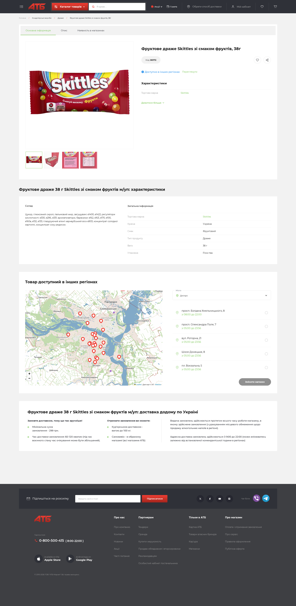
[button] (96, 338)
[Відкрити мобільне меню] (21, 6)
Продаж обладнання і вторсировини (159, 548)
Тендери (143, 527)
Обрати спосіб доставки (207, 6)
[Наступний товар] (260, 292)
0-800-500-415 (51, 541)
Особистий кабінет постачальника (158, 563)
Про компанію (122, 527)
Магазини (194, 548)
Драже (61, 18)
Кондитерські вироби (41, 18)
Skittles (185, 93)
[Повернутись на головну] (37, 6)
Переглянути (189, 71)
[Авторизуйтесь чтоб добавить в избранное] (257, 60)
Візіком (158, 384)
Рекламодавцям (147, 556)
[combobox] (222, 295)
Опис (64, 30)
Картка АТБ (195, 527)
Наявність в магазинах (90, 30)
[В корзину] (275, 6)
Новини (118, 541)
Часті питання (122, 556)
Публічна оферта (234, 548)
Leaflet (138, 384)
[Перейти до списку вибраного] (262, 6)
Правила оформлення (237, 541)
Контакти (119, 534)
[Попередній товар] (36, 292)
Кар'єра (193, 541)
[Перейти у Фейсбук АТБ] (210, 498)
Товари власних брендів (203, 534)
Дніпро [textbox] (184, 295)
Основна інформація (38, 30)
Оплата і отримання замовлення (243, 527)
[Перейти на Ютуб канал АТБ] (219, 498)
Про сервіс (231, 534)
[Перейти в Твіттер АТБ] (200, 498)
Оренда (142, 534)
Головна (22, 18)
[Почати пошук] (92, 6)
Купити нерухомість (149, 541)
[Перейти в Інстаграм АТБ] (229, 498)
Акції (116, 548)
